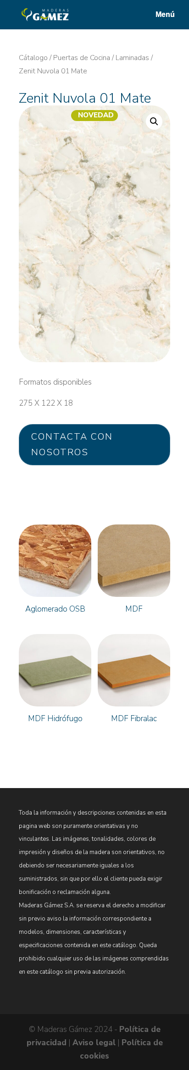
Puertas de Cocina (81, 58)
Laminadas (132, 58)
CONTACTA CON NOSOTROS (72, 444)
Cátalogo (33, 58)
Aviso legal (94, 1042)
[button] (154, 121)
